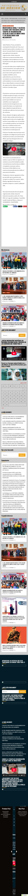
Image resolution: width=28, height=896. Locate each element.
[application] (14, 353)
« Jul (2, 408)
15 (24, 395)
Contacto (4, 875)
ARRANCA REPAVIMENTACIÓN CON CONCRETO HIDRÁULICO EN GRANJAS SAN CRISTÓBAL (13, 323)
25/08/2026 (11, 326)
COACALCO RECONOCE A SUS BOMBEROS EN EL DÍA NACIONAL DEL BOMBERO (14, 272)
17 (6, 398)
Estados (4, 25)
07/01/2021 (13, 39)
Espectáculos (5, 641)
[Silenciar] (22, 359)
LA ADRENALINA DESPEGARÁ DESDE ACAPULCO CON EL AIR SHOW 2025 (14, 476)
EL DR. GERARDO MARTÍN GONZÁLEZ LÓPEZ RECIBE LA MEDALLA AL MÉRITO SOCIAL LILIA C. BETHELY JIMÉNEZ (14, 297)
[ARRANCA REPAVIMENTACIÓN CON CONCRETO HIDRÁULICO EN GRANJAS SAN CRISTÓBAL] (14, 312)
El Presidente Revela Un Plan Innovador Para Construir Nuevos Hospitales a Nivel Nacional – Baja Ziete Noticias (14, 502)
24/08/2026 (11, 622)
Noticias (8, 25)
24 (6, 401)
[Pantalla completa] (24, 359)
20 (17, 398)
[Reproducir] (3, 359)
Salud (12, 25)
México (4, 292)
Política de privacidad (7, 881)
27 (17, 401)
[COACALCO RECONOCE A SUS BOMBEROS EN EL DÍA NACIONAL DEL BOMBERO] (14, 260)
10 (6, 395)
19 (14, 398)
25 (10, 401)
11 (10, 395)
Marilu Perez (6, 274)
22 (24, 398)
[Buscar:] (11, 335)
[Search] (26, 14)
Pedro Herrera (6, 39)
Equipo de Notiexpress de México (10, 878)
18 (10, 398)
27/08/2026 (11, 274)
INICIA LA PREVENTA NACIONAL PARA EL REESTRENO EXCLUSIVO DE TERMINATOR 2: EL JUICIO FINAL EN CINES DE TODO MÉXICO (14, 443)
